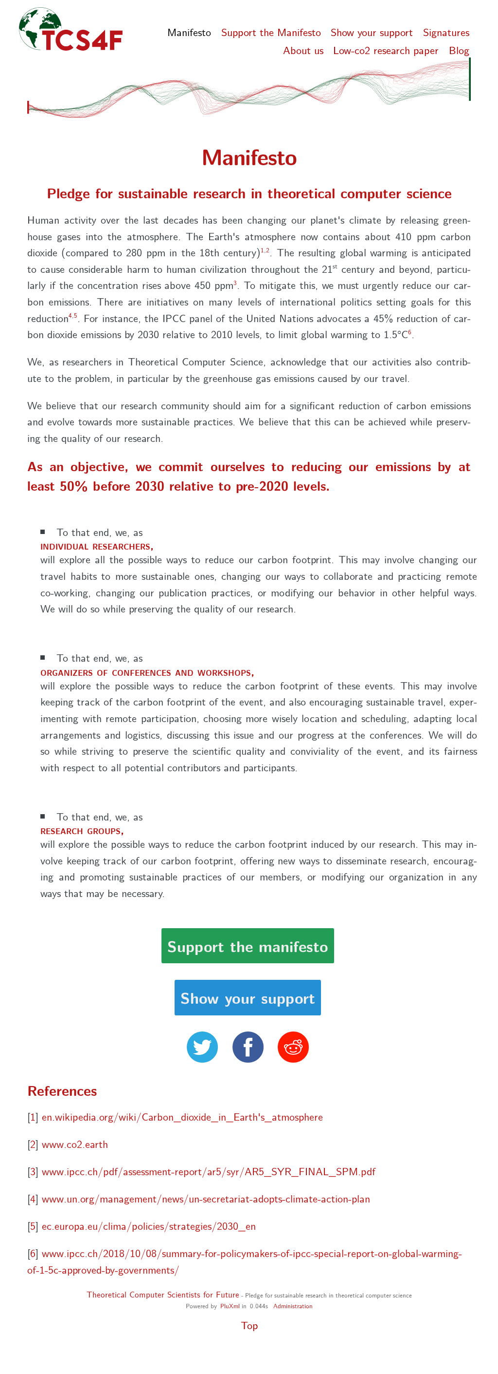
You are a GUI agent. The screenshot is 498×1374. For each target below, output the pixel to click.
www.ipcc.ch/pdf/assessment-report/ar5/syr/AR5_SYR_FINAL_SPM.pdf (208, 1171)
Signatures (446, 31)
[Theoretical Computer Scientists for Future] (75, 29)
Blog (459, 49)
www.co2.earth (75, 1143)
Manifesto (189, 31)
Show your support (372, 31)
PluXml (230, 1305)
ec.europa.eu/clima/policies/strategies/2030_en (149, 1225)
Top (249, 1324)
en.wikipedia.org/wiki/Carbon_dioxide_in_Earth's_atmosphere (182, 1116)
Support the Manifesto (271, 31)
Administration (293, 1305)
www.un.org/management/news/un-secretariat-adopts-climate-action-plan (206, 1198)
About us (303, 49)
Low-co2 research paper (386, 49)
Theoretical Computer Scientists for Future (163, 1294)
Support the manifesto (247, 945)
